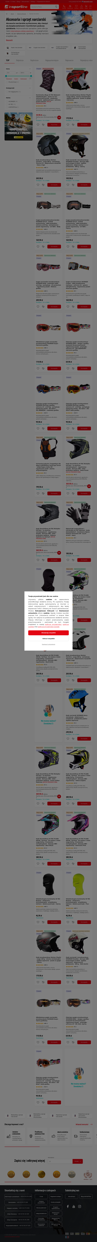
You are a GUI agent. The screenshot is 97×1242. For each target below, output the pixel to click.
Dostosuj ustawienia (48, 644)
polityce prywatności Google (48, 627)
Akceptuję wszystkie (48, 633)
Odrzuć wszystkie (48, 638)
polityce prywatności (53, 624)
